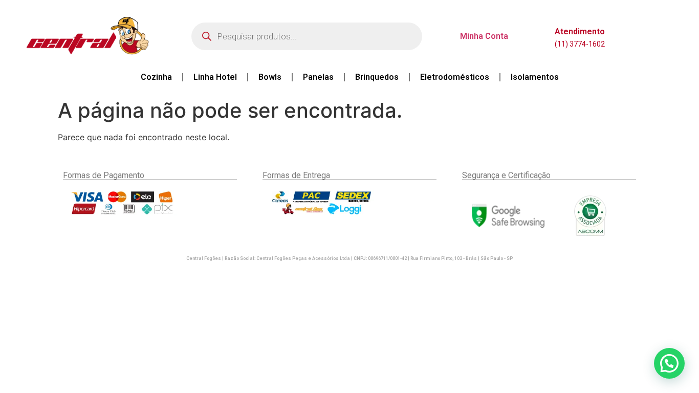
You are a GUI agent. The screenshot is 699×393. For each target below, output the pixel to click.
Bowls (269, 77)
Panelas (318, 77)
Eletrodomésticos (454, 77)
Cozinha (156, 77)
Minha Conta (484, 36)
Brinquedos (377, 77)
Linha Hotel (215, 77)
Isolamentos (535, 77)
